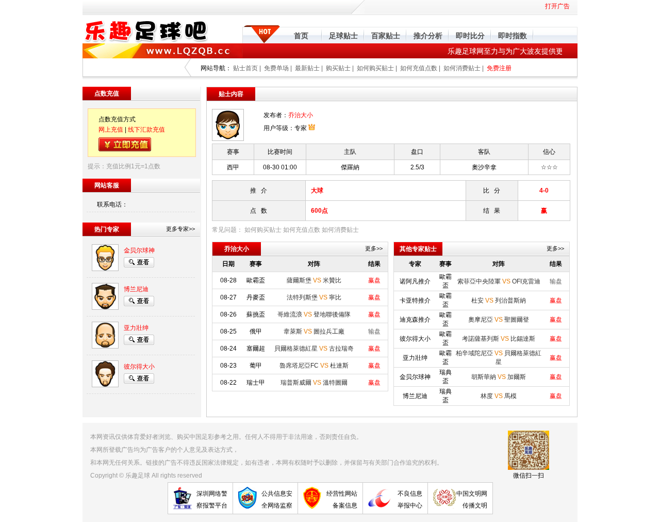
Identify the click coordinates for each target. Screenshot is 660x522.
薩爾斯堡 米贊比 (314, 280)
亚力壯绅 (136, 327)
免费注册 (499, 68)
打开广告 (557, 6)
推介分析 (428, 35)
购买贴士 (338, 68)
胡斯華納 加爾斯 (498, 377)
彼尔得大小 (139, 366)
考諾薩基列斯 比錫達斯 (498, 338)
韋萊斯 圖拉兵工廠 (314, 331)
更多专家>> (180, 229)
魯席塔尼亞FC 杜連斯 (314, 365)
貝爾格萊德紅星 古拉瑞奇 (314, 348)
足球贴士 (343, 35)
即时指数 (512, 35)
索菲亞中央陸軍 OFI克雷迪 (498, 281)
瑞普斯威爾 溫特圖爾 (314, 382)
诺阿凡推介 (415, 281)
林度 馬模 (499, 396)
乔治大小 (300, 115)
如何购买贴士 (375, 68)
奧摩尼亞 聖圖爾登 (498, 319)
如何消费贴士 (462, 68)
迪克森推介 (415, 319)
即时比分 (470, 35)
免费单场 (276, 68)
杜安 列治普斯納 (498, 300)
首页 (301, 35)
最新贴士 (307, 68)
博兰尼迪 (136, 289)
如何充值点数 (418, 68)
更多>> (374, 248)
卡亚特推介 (415, 300)
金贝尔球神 (139, 250)
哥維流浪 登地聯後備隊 (314, 314)
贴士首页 (245, 68)
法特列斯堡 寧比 (314, 297)
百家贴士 (385, 35)
